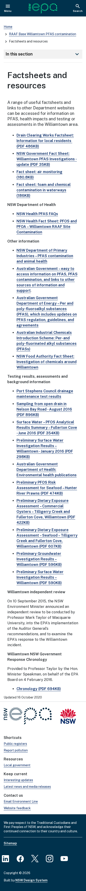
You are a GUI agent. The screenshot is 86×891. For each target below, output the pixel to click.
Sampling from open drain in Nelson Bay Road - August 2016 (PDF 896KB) (44, 409)
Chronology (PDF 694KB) (39, 689)
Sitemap (10, 843)
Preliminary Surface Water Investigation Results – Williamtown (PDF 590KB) (40, 577)
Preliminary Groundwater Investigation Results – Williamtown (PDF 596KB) (39, 559)
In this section (43, 54)
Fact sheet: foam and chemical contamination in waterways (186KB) (44, 190)
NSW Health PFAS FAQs (37, 214)
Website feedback (17, 808)
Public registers (15, 744)
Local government (17, 765)
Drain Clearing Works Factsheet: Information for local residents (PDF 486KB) (45, 140)
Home (8, 27)
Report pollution (16, 750)
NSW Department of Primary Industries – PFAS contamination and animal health (45, 256)
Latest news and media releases (27, 786)
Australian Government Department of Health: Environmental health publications (47, 469)
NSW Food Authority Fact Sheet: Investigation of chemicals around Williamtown (47, 361)
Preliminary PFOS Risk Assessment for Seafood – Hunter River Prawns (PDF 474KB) (47, 488)
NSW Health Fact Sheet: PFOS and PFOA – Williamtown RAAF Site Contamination (47, 226)
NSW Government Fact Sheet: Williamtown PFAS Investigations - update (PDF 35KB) (47, 159)
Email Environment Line (21, 801)
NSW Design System (31, 880)
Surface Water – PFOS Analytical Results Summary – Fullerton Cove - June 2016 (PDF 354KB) (47, 427)
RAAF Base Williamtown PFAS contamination (42, 34)
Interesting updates (18, 780)
